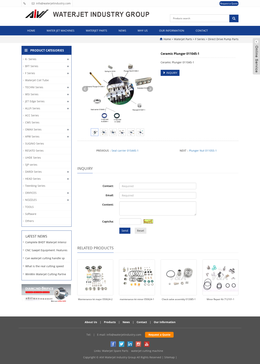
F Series (200, 39)
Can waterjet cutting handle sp (45, 258)
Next (150, 89)
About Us (91, 322)
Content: (108, 204)
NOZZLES (31, 200)
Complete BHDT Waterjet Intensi (45, 242)
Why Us (143, 30)
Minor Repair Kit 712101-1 (220, 299)
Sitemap (169, 357)
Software (30, 214)
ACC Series (32, 115)
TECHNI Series (34, 87)
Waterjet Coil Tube (37, 80)
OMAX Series (33, 129)
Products (110, 322)
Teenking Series (35, 186)
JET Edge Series (35, 101)
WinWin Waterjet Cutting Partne (45, 274)
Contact (202, 30)
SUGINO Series (34, 143)
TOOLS (29, 207)
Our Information (171, 30)
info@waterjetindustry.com (124, 334)
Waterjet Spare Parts (115, 351)
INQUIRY (171, 73)
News (122, 30)
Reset (140, 230)
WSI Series (31, 94)
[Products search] (233, 18)
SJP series (31, 164)
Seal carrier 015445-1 (125, 150)
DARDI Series (33, 171)
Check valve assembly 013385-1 (179, 299)
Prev (85, 89)
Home (31, 30)
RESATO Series (34, 150)
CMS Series (32, 122)
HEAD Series (33, 178)
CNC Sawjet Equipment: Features (46, 250)
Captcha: (108, 221)
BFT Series (31, 66)
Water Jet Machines (60, 30)
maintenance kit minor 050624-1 (137, 299)
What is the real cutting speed (44, 266)
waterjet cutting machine (147, 351)
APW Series (32, 136)
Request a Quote (229, 3)
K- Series (30, 59)
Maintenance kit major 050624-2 (95, 299)
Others (29, 221)
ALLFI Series (32, 108)
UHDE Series (33, 157)
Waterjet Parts (96, 30)
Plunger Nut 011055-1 (203, 150)
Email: (110, 195)
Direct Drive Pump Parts (222, 39)
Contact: (108, 186)
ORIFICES (31, 193)
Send (125, 230)
